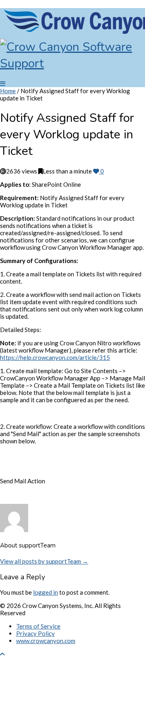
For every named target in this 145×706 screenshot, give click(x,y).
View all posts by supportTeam (44, 561)
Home (8, 90)
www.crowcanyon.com (45, 640)
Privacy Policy (35, 633)
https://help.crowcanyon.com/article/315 (55, 357)
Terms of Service (38, 626)
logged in (45, 592)
